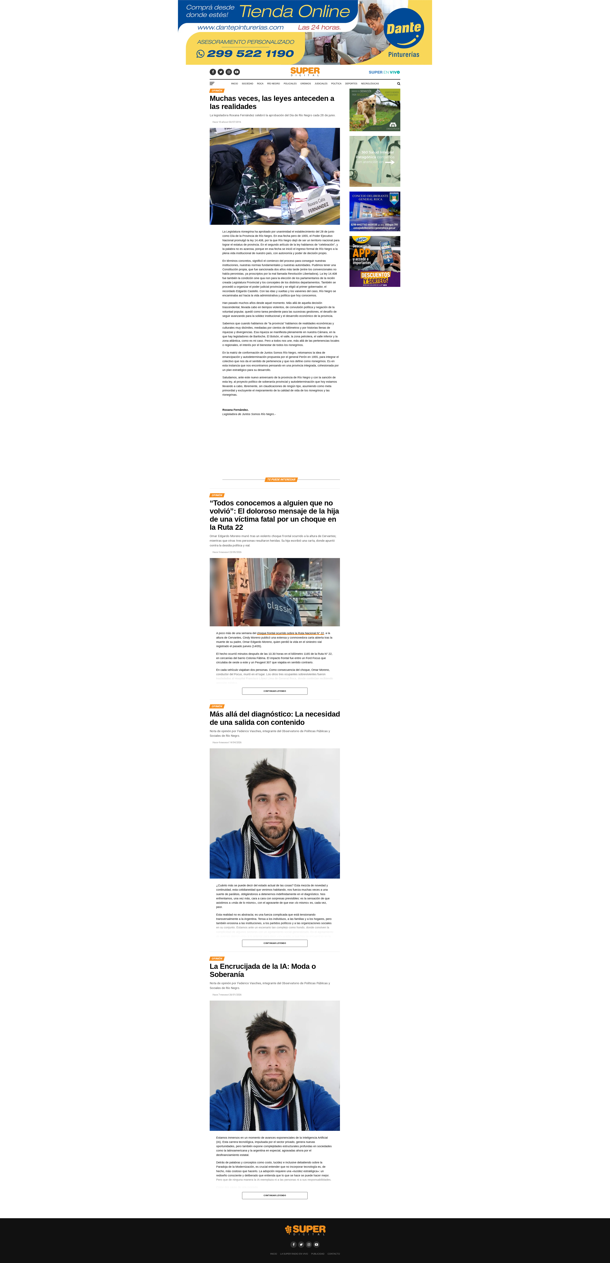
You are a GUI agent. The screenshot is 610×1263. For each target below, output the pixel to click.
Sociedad (247, 83)
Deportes (351, 83)
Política (336, 83)
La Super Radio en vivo (294, 1254)
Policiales (290, 83)
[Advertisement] (281, 450)
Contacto (334, 1254)
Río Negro (273, 83)
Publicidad (317, 1254)
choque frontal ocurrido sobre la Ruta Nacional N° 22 (290, 633)
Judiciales (321, 83)
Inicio (234, 83)
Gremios (305, 83)
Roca (260, 83)
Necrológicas (370, 83)
